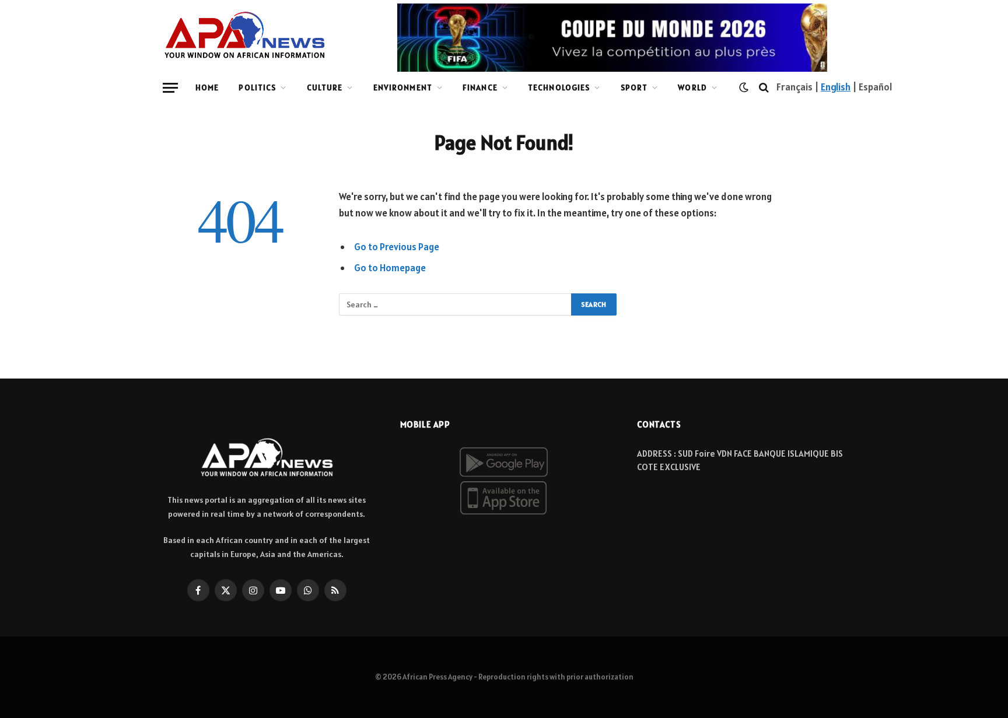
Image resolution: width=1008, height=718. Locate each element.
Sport (634, 87)
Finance (480, 87)
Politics (257, 87)
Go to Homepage (390, 267)
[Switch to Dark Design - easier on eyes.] (743, 87)
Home (207, 87)
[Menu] (170, 88)
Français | (798, 86)
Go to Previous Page (396, 246)
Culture (325, 87)
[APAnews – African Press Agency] (245, 35)
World (692, 87)
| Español (871, 86)
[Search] (764, 88)
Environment (402, 87)
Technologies (559, 87)
